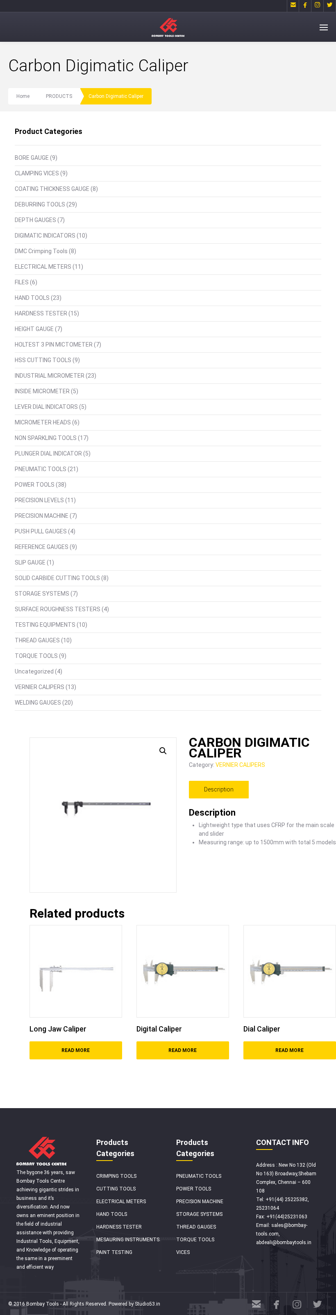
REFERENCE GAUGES (41, 547)
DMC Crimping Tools (41, 251)
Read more (75, 1050)
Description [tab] (219, 789)
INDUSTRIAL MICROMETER (49, 375)
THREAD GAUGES (37, 640)
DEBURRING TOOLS (40, 204)
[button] (163, 751)
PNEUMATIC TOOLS (40, 469)
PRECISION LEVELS (39, 500)
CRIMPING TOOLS (116, 1176)
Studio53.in (147, 1304)
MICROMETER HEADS (43, 422)
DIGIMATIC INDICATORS (45, 235)
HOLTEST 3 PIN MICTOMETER (54, 344)
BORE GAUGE (32, 157)
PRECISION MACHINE (41, 515)
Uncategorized (34, 671)
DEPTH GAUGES (35, 220)
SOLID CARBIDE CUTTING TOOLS (57, 578)
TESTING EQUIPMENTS (45, 624)
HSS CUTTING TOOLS (43, 360)
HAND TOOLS (32, 298)
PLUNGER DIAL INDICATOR (48, 453)
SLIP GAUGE (30, 562)
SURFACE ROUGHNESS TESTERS (57, 609)
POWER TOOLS (34, 484)
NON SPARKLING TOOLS (46, 438)
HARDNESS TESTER (41, 313)
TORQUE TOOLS (36, 656)
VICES (183, 1252)
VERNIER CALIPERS (39, 687)
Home (23, 96)
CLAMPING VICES (37, 173)
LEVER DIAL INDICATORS (46, 407)
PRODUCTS (59, 96)
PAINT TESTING (114, 1252)
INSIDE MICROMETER (42, 391)
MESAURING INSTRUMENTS (127, 1239)
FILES (22, 282)
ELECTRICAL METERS (43, 266)
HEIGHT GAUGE (34, 329)
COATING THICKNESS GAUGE (52, 189)
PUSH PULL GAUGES (41, 531)
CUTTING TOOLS (116, 1189)
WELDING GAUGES (38, 702)
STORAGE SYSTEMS (42, 593)
